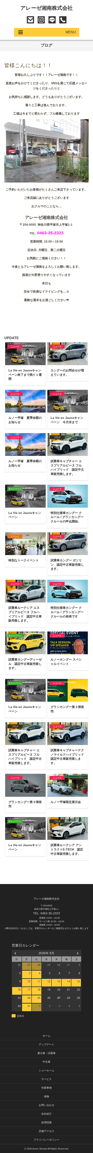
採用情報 (46, 1122)
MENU (71, 32)
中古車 (46, 1061)
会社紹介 (46, 1113)
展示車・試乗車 (46, 1053)
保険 (46, 1096)
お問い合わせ (30, 20)
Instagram (41, 20)
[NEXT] (77, 953)
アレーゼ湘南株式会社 (46, 8)
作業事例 (46, 1087)
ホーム (46, 1035)
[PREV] (16, 953)
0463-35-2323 (63, 20)
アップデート (46, 1044)
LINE (52, 20)
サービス (46, 1079)
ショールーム (46, 1070)
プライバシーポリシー (46, 1139)
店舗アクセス (46, 1131)
